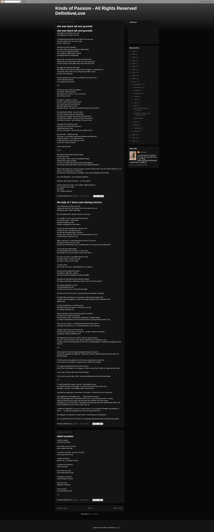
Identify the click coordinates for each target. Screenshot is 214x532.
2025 (134, 51)
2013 (134, 135)
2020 (134, 63)
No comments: (85, 196)
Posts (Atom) (94, 514)
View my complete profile (138, 165)
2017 (134, 72)
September (138, 93)
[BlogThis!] (96, 196)
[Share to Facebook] (101, 196)
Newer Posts (62, 508)
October (137, 90)
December (138, 84)
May (135, 106)
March (136, 125)
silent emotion (65, 436)
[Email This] (94, 196)
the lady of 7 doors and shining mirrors (79, 202)
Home (90, 508)
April (135, 122)
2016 (134, 75)
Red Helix (143, 152)
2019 (134, 66)
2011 (134, 141)
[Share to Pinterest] (103, 196)
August (136, 96)
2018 (134, 69)
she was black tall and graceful (74, 26)
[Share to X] (98, 196)
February (137, 128)
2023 (134, 57)
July (135, 99)
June (136, 102)
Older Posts (117, 508)
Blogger (118, 527)
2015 (134, 78)
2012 (134, 138)
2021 (134, 60)
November (138, 87)
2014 (134, 82)
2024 (134, 54)
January (137, 131)
